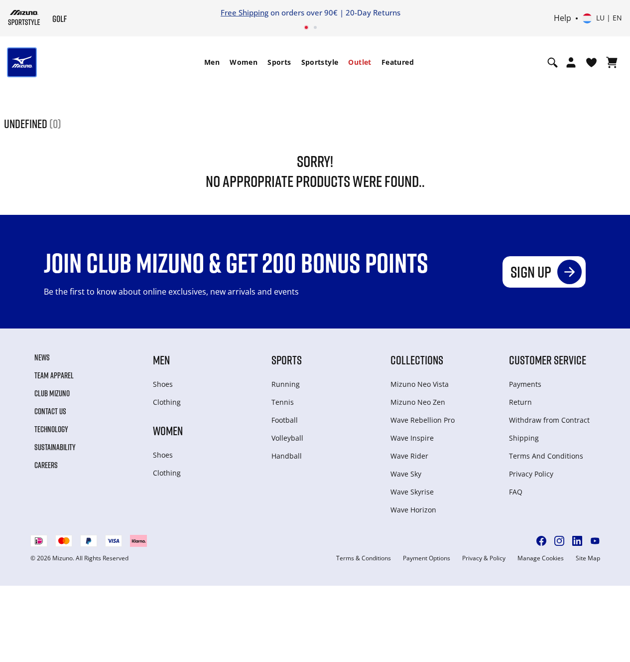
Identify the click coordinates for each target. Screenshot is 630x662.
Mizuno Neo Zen (417, 402)
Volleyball (287, 438)
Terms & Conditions (363, 558)
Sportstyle (320, 62)
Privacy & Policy (483, 558)
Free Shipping (244, 12)
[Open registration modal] (571, 62)
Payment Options (426, 558)
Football (284, 420)
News (42, 357)
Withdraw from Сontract (549, 420)
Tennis (282, 402)
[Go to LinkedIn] (577, 541)
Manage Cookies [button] (540, 558)
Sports (279, 62)
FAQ (515, 491)
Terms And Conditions (546, 456)
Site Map (588, 558)
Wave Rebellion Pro (422, 420)
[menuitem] (212, 62)
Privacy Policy (531, 474)
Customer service (547, 359)
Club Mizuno (52, 393)
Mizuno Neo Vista (419, 384)
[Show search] (552, 62)
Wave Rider (409, 456)
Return (520, 402)
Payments (525, 384)
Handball (286, 456)
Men (212, 62)
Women (243, 62)
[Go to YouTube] (595, 541)
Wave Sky (405, 474)
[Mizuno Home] (24, 17)
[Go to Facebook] (541, 541)
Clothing (167, 402)
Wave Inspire (412, 438)
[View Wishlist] (591, 62)
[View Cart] (612, 62)
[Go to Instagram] (559, 541)
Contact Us (50, 411)
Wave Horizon (413, 509)
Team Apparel (54, 375)
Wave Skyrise (412, 491)
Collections (416, 359)
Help (562, 18)
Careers (46, 465)
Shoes (163, 384)
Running (285, 384)
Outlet (359, 62)
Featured (397, 62)
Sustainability (55, 447)
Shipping (524, 438)
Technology (51, 429)
